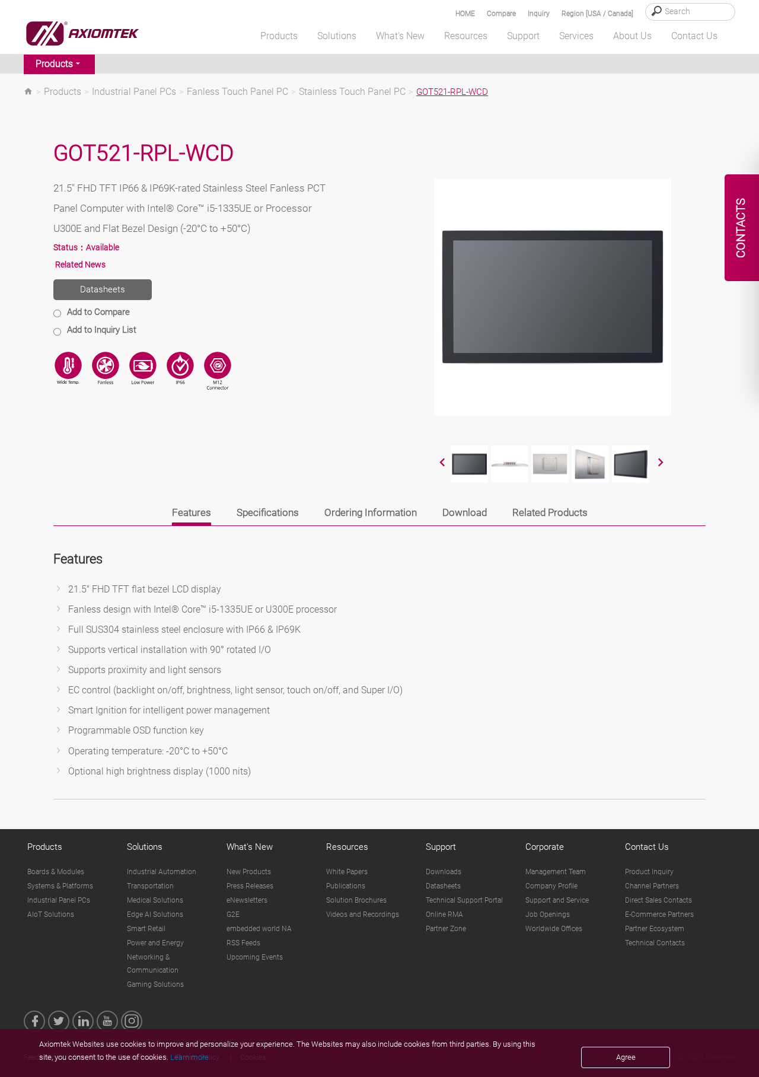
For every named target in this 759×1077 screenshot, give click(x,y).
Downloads (443, 872)
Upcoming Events (255, 957)
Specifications (268, 512)
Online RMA (444, 914)
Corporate (544, 847)
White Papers (347, 872)
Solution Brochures (356, 900)
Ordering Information (370, 512)
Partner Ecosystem (654, 929)
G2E (233, 914)
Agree (626, 1057)
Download (464, 512)
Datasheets (102, 289)
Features (191, 512)
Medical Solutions (155, 900)
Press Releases (250, 886)
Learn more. (190, 1057)
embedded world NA (259, 929)
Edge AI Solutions (155, 914)
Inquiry (539, 13)
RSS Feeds (243, 943)
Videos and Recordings (362, 914)
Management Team (555, 872)
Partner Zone (446, 929)
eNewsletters (247, 900)
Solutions (144, 847)
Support (441, 847)
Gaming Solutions (155, 984)
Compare (501, 13)
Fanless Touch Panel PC (237, 92)
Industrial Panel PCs (134, 92)
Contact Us (647, 847)
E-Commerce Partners (659, 914)
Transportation (150, 886)
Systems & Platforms (60, 886)
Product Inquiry (649, 872)
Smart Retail (146, 929)
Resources (347, 847)
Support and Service (557, 900)
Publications (345, 886)
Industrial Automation (161, 872)
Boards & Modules (55, 872)
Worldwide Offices (553, 929)
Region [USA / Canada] (597, 13)
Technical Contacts (655, 943)
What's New (250, 847)
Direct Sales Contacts (658, 900)
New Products (249, 872)
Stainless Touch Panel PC (352, 92)
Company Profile (551, 886)
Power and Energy (155, 943)
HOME (465, 13)
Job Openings (547, 914)
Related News (80, 264)
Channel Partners (652, 886)
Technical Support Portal (464, 900)
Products (54, 63)
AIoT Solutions (50, 914)
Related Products (550, 512)
